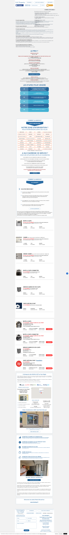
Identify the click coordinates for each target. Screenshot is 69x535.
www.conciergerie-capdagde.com (46, 520)
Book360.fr (39, 360)
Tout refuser (60, 533)
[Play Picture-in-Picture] (45, 474)
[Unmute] (22, 474)
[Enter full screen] (47, 474)
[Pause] (21, 474)
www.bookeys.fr (34, 502)
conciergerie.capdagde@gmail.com (35, 407)
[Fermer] (68, 533)
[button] (49, 329)
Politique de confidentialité (43, 533)
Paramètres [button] (56, 533)
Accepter (65, 533)
